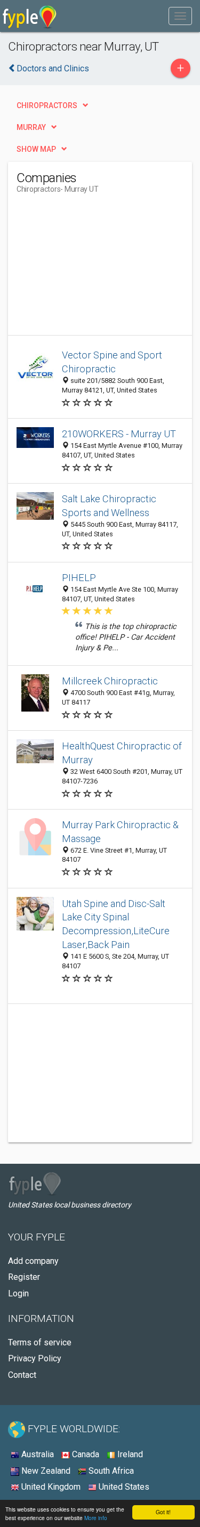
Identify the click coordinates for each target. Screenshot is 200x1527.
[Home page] (29, 16)
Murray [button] (31, 127)
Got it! (163, 1512)
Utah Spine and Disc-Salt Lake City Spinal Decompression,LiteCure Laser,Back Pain (116, 924)
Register (24, 1277)
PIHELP (79, 577)
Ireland (129, 1454)
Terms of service (39, 1342)
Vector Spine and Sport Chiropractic (112, 361)
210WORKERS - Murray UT (119, 433)
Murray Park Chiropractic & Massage (120, 831)
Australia (36, 1454)
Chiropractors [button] (47, 105)
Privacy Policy (34, 1358)
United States (123, 1487)
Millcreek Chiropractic (110, 681)
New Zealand (44, 1471)
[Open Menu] (180, 16)
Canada (84, 1454)
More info (95, 1518)
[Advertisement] (97, 268)
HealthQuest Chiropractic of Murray (122, 752)
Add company (33, 1261)
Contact (22, 1375)
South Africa (110, 1471)
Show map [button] (36, 149)
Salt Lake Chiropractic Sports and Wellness (109, 505)
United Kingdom (50, 1487)
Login (18, 1293)
